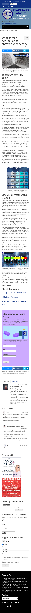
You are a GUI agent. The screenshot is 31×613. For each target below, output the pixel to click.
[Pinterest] (10, 606)
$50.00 (5, 544)
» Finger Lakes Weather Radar (14, 293)
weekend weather (14, 374)
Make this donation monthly (11, 562)
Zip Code (5, 354)
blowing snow (5, 371)
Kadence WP (23, 610)
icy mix (27, 371)
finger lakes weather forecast (16, 371)
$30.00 (5, 547)
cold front (9, 371)
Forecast (22, 46)
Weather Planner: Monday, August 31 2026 (13, 581)
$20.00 (5, 549)
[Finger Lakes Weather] (15, 14)
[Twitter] (6, 6)
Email (4, 349)
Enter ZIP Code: (16, 507)
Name (4, 344)
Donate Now (6, 566)
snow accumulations (20, 373)
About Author (6, 381)
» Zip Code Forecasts (10, 297)
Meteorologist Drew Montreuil (9, 46)
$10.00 (5, 551)
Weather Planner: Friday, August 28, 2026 (13, 587)
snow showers (7, 374)
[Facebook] (3, 6)
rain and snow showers (11, 373)
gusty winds (24, 371)
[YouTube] (11, 6)
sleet (16, 373)
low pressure (4, 373)
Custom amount (7, 554)
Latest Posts (15, 381)
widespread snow (20, 374)
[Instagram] (9, 6)
